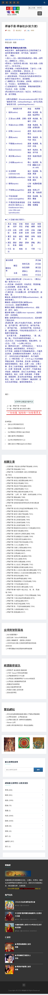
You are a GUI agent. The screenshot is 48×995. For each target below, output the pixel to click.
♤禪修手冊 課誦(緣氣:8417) (15, 612)
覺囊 (8, 810)
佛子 (8, 836)
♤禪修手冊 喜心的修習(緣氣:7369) (18, 520)
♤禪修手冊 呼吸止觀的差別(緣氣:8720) (19, 492)
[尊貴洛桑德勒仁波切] (9, 947)
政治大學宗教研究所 (16, 424)
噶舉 (8, 795)
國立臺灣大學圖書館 (16, 436)
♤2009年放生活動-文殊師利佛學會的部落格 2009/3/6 (21, 644)
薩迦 (8, 805)
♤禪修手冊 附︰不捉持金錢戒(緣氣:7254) (20, 606)
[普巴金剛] (38, 743)
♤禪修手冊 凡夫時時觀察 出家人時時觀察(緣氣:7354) (21, 473)
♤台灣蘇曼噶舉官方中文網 (15, 676)
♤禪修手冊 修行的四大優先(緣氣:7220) (19, 587)
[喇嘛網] (14, 2)
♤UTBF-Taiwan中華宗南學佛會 (17, 673)
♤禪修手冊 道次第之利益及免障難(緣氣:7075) (22, 508)
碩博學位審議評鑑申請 (24, 402)
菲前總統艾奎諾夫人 (23, 955)
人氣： (30, 30)
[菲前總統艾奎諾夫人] (9, 958)
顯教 (9, 821)
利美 (9, 816)
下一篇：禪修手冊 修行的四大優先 (19, 409)
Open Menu (40, 13)
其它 (8, 846)
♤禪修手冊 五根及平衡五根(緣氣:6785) (19, 542)
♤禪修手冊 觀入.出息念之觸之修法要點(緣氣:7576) (23, 570)
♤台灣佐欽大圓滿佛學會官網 (16, 681)
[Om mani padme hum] (24, 742)
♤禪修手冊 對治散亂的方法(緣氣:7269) (19, 536)
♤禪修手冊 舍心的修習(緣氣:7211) (18, 517)
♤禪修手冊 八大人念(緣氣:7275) (17, 545)
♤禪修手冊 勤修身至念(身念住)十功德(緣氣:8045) (23, 528)
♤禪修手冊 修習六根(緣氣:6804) (17, 531)
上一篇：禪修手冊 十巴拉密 (16, 406)
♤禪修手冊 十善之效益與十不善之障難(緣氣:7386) (23, 595)
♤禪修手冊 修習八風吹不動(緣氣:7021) (19, 514)
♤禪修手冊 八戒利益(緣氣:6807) (17, 601)
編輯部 (9, 841)
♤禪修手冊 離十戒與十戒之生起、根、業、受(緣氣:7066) (22, 591)
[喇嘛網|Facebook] (3, 2)
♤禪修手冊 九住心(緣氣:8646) (16, 559)
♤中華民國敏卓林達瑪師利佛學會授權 (19, 649)
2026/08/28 (25, 905)
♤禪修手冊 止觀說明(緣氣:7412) (17, 489)
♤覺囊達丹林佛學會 (13, 684)
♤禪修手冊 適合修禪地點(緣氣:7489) (18, 578)
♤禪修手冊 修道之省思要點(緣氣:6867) (19, 480)
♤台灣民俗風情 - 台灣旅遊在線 (16, 717)
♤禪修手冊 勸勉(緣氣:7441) (15, 469)
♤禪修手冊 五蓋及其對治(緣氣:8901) (18, 539)
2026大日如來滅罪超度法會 (25, 902)
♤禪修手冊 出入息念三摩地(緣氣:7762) (19, 564)
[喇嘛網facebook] (23, 985)
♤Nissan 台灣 (10, 722)
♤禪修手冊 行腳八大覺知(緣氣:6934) (18, 547)
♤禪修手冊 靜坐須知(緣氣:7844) (17, 575)
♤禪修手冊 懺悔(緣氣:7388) (15, 497)
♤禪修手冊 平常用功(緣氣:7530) (17, 500)
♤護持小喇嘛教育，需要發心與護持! (18, 640)
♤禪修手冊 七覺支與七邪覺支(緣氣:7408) (20, 534)
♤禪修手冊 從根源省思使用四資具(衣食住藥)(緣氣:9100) (22, 504)
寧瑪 (8, 790)
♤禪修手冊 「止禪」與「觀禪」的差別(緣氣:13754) (24, 494)
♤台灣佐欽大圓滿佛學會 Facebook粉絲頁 (20, 678)
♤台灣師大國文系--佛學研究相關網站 (19, 720)
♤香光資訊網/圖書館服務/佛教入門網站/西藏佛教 (23, 714)
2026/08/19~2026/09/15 (29, 931)
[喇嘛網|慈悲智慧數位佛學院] (6, 2)
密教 (8, 831)
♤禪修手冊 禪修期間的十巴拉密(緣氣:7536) (21, 581)
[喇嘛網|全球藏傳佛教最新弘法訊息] (10, 2)
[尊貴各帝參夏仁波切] (9, 969)
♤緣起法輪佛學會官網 (13, 687)
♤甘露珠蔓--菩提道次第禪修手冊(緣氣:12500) (22, 466)
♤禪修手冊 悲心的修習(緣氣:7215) (18, 522)
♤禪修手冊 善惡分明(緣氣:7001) (17, 483)
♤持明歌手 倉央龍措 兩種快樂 (16, 670)
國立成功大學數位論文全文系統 (20, 444)
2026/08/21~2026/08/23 (29, 919)
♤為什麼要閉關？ (12, 635)
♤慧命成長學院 (11, 692)
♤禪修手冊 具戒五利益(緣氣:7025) (18, 603)
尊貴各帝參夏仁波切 (23, 966)
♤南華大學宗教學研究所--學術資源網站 (19, 725)
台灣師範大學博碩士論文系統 (19, 432)
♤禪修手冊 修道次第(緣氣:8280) (17, 511)
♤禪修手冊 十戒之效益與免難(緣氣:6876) (20, 598)
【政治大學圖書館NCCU (15, 428)
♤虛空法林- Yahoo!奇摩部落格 (16, 637)
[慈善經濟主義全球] (17, 2)
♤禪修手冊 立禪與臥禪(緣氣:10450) (18, 550)
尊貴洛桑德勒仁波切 (23, 944)
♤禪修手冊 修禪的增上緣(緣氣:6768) (18, 556)
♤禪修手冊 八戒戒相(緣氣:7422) (17, 609)
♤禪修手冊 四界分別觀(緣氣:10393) (18, 561)
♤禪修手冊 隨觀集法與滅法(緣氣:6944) (19, 567)
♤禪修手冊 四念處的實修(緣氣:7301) (18, 478)
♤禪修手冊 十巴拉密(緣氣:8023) (17, 584)
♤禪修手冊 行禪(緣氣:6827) (15, 553)
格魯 (9, 800)
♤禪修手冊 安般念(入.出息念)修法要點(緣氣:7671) (23, 573)
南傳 (8, 826)
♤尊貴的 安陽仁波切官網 (14, 690)
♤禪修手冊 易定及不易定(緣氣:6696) (18, 486)
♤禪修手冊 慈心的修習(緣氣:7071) (18, 525)
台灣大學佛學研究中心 (16, 440)
